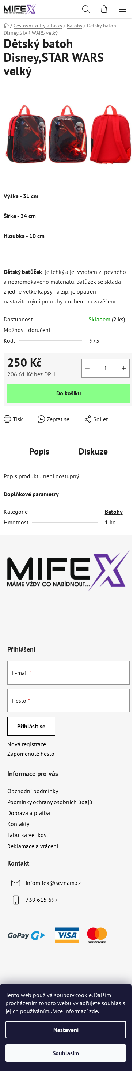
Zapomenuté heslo (30, 753)
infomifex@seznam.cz (53, 882)
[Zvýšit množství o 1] (123, 368)
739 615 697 (42, 899)
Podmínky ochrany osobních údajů (49, 802)
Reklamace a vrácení (32, 846)
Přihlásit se (31, 726)
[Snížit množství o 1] (87, 368)
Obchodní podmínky (32, 791)
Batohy (114, 511)
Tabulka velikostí (28, 834)
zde (93, 1011)
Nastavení (66, 1029)
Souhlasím (66, 1053)
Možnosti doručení (27, 329)
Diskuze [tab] (93, 451)
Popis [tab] (39, 451)
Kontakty (18, 823)
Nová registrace (26, 744)
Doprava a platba (28, 813)
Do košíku (68, 393)
